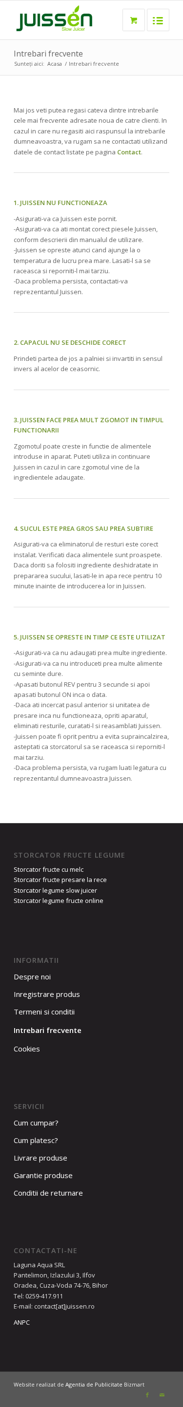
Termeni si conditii (44, 1011)
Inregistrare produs (47, 994)
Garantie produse (43, 1175)
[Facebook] (147, 1395)
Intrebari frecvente (48, 53)
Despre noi (32, 976)
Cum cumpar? (36, 1122)
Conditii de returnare (48, 1193)
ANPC (22, 1322)
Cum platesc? (36, 1140)
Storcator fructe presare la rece (60, 879)
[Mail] (162, 1395)
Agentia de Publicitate (93, 1384)
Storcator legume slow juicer (55, 890)
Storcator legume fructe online (58, 900)
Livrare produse (40, 1158)
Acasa (54, 63)
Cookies (27, 1048)
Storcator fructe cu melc (48, 869)
